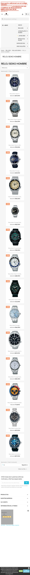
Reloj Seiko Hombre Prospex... (15, 402)
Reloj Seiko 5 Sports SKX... (15, 145)
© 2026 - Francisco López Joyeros (10, 525)
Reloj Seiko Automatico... (15, 454)
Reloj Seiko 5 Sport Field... (15, 299)
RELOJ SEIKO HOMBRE (12, 56)
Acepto (20, 571)
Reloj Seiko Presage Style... (15, 222)
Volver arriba (22, 469)
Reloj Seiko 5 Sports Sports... (15, 119)
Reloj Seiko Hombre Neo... (15, 428)
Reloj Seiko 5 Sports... (15, 93)
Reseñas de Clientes (4, 514)
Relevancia (15, 68)
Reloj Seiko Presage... (15, 171)
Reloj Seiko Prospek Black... (15, 248)
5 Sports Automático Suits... (15, 196)
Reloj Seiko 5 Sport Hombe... (15, 274)
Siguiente (25, 465)
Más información (26, 571)
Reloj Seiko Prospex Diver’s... (15, 351)
